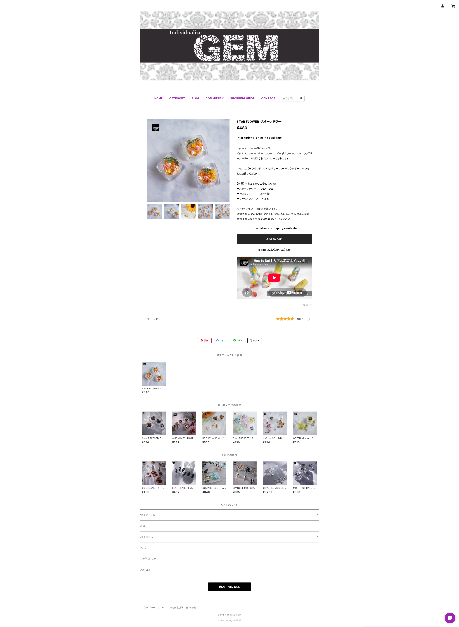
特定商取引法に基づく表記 (183, 607)
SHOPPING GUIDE (242, 98)
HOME (158, 98)
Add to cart (274, 239)
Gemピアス (146, 536)
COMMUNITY (215, 98)
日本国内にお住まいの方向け (274, 249)
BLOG (195, 98)
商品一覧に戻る (229, 587)
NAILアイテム (147, 514)
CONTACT (268, 98)
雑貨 (142, 525)
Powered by (225, 620)
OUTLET (145, 569)
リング (143, 547)
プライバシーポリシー (153, 607)
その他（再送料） (149, 558)
